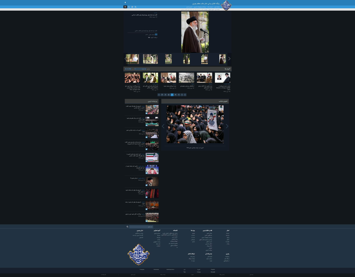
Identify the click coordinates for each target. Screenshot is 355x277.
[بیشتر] (156, 35)
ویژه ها (193, 231)
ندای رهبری (140, 231)
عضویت (192, 274)
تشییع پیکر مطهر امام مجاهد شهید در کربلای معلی (135, 191)
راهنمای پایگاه (221, 274)
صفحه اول (217, 7)
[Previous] (185, 94)
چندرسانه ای (208, 254)
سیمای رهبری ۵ (134, 178)
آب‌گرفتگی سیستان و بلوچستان (187, 86)
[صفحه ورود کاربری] (125, 2)
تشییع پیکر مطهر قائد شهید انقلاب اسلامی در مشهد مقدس (135, 107)
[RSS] (135, 7)
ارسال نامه (210, 7)
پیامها (193, 84)
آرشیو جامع (189, 7)
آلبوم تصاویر (211, 9)
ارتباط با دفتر (191, 254)
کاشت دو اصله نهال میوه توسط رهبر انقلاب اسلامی (144, 15)
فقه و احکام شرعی (207, 231)
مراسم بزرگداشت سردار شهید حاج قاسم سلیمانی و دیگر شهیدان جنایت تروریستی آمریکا (132, 87)
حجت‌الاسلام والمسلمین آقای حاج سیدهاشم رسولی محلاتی (150, 87)
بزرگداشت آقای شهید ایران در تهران (133, 214)
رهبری (227, 254)
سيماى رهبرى (142, 166)
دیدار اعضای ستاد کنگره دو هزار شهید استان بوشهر (205, 87)
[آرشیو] (169, 248)
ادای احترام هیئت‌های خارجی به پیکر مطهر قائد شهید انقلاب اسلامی (136, 155)
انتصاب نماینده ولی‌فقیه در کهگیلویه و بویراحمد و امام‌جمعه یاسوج (223, 87)
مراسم (206, 9)
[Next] (159, 94)
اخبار (228, 231)
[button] (125, 7)
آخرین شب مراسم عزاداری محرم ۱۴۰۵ (195, 148)
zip (149, 37)
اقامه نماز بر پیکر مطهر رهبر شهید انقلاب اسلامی (136, 119)
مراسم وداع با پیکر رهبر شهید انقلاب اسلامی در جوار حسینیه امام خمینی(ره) (135, 143)
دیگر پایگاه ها (103, 274)
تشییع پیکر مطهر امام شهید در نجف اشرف (135, 203)
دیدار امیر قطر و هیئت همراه (170, 86)
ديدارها (210, 84)
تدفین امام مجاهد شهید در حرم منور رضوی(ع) (135, 167)
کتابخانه (175, 231)
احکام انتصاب (227, 84)
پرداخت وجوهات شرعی (200, 7)
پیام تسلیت (155, 84)
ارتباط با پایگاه (162, 274)
